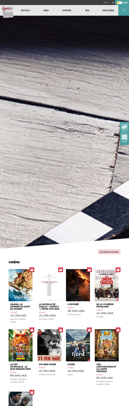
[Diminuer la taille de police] (109, 2)
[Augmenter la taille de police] (104, 2)
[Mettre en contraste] (113, 2)
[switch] (122, 2)
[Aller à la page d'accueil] (7, 12)
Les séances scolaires (109, 252)
